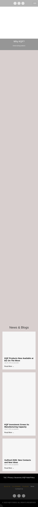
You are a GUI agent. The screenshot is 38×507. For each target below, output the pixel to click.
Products (25, 486)
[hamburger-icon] (35, 3)
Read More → (9, 366)
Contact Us (19, 489)
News (32, 486)
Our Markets (16, 486)
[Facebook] (15, 3)
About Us (7, 486)
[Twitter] (19, 3)
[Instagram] (22, 3)
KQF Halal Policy (29, 477)
